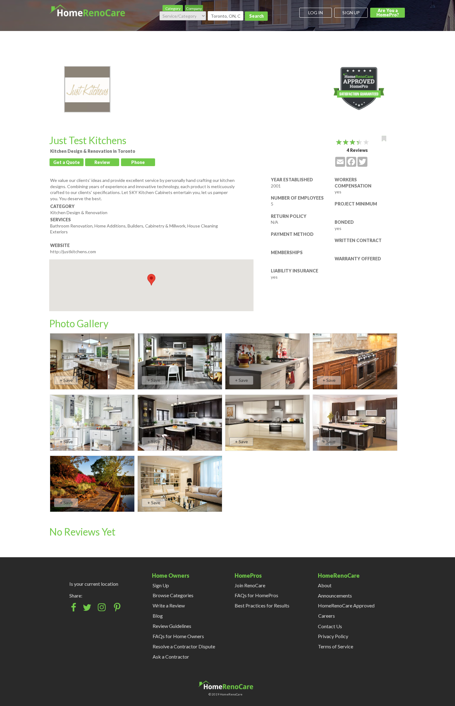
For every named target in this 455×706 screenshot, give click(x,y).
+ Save (66, 380)
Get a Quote (66, 162)
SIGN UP (351, 12)
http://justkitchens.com (73, 251)
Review (102, 162)
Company (194, 8)
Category (172, 8)
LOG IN (315, 12)
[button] (151, 279)
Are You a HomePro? (387, 12)
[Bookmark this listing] (384, 138)
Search (256, 16)
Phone (138, 162)
